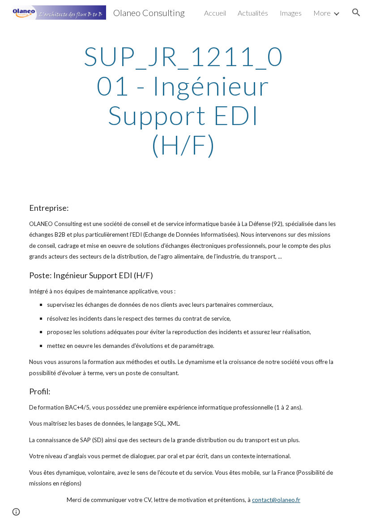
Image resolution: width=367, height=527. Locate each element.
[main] (184, 100)
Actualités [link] (253, 12)
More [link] (322, 12)
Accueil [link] (215, 12)
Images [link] (291, 12)
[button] (356, 12)
